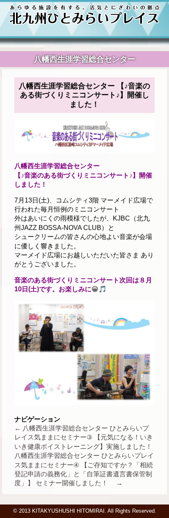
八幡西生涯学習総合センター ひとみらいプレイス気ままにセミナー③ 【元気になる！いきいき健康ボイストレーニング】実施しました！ (83, 437)
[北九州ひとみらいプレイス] (85, 22)
